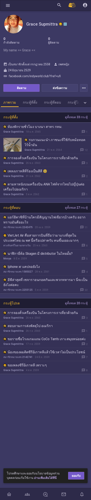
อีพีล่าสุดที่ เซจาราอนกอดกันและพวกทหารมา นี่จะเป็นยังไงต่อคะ (45, 282)
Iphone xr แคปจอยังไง (24, 267)
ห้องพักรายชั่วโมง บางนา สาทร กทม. (35, 127)
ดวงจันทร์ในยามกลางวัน (16, 245)
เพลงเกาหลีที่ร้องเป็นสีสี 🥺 (27, 171)
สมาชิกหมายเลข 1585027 (18, 271)
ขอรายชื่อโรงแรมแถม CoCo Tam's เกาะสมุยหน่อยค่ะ (47, 339)
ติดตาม (21, 88)
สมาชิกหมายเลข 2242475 (18, 227)
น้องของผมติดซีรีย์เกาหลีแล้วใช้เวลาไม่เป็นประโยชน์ (46, 352)
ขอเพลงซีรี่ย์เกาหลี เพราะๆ (27, 365)
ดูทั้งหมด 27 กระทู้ (76, 207)
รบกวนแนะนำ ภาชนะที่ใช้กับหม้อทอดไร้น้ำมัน (55, 142)
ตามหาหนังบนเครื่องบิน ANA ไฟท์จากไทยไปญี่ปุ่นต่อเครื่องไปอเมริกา (43, 186)
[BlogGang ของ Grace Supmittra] (65, 24)
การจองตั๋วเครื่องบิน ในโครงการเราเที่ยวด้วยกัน (43, 158)
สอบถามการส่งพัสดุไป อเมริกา (30, 326)
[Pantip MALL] (72, 5)
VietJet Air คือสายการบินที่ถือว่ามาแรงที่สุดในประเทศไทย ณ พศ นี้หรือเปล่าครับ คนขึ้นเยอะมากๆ (41, 237)
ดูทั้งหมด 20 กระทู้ (76, 303)
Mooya (7, 258)
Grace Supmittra (13, 131)
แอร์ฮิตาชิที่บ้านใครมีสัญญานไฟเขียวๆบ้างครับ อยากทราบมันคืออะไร (44, 219)
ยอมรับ (76, 475)
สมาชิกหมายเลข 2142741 (18, 357)
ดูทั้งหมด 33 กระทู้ (76, 117)
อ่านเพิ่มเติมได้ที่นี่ (45, 477)
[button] (7, 5)
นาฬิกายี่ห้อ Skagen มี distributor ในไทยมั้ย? (40, 254)
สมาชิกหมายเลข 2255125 (18, 289)
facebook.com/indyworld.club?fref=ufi (32, 76)
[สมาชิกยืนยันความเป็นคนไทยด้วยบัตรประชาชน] (60, 24)
